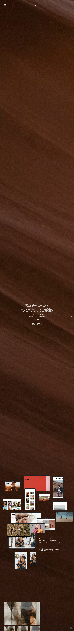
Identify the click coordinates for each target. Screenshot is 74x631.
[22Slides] (5, 5)
